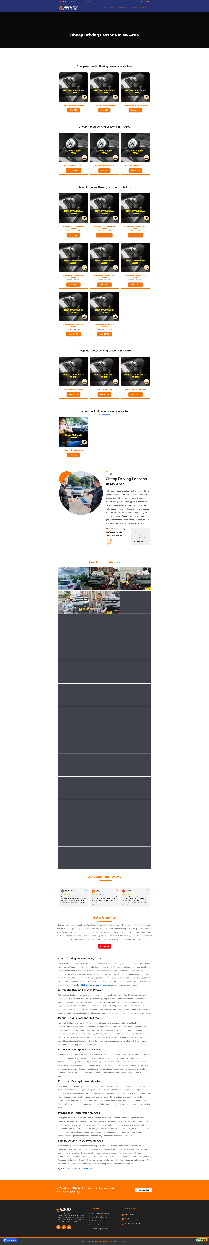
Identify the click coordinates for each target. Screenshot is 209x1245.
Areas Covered (121, 8)
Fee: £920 (104, 394)
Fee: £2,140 (104, 334)
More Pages (143, 8)
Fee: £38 (73, 110)
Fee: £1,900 (135, 394)
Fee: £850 (73, 394)
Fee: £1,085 (135, 235)
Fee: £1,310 (73, 285)
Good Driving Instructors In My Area (93, 985)
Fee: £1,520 (104, 285)
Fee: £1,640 (135, 285)
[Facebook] (141, 2)
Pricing (111, 8)
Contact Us (133, 8)
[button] (150, 897)
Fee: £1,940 (73, 334)
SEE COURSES (143, 1190)
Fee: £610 (73, 235)
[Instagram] (145, 2)
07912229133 (138, 541)
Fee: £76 (104, 110)
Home (104, 8)
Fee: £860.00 (104, 235)
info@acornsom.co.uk (84, 1168)
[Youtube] (148, 2)
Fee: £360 (135, 110)
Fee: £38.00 (73, 170)
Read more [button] (64, 904)
